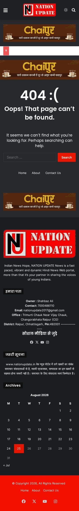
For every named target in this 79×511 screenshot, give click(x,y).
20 (39, 439)
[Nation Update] (39, 10)
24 (8, 448)
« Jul (6, 465)
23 (70, 439)
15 (60, 429)
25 (19, 448)
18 (18, 439)
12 (29, 429)
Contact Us (53, 173)
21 (49, 439)
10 (8, 429)
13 (39, 429)
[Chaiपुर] (39, 33)
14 (49, 429)
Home (22, 173)
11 (19, 429)
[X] (37, 342)
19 (29, 439)
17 (8, 439)
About (36, 173)
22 (60, 439)
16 (70, 429)
